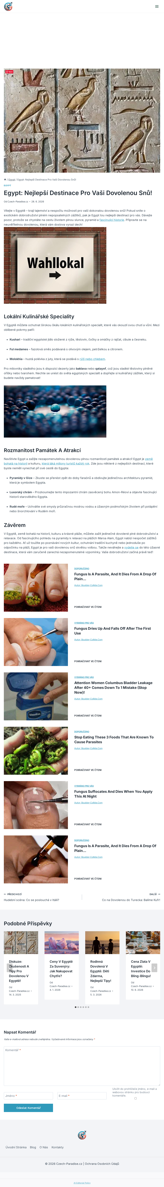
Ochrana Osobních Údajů (102, 1163)
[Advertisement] (82, 37)
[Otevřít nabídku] (156, 6)
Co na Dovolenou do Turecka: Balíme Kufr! (131, 897)
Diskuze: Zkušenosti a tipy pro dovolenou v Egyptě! (19, 971)
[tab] (75, 1007)
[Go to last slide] (9, 968)
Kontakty (58, 1147)
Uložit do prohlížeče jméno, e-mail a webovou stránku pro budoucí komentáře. (134, 1092)
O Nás (44, 1147)
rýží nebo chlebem (92, 359)
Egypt (7, 185)
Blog (33, 1147)
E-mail (64, 1096)
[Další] (154, 968)
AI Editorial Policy (82, 1183)
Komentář (13, 1050)
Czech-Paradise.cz (18, 201)
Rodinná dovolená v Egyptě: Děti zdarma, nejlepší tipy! (100, 971)
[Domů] (5, 179)
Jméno (11, 1096)
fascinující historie (111, 220)
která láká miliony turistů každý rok (65, 463)
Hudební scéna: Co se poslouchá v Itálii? (31, 897)
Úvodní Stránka (16, 1147)
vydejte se (131, 547)
